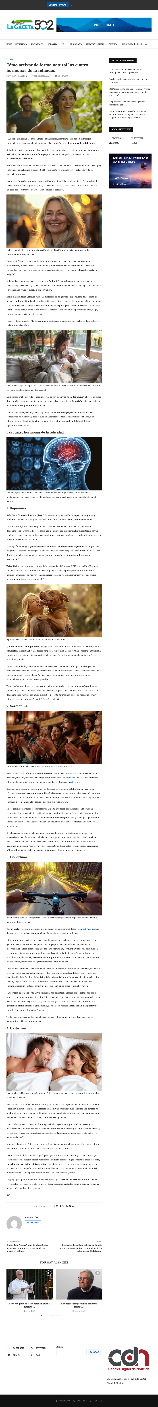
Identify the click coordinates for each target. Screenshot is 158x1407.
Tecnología (76, 44)
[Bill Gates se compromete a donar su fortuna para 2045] (79, 1284)
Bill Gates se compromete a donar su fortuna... (78, 1305)
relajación (75, 781)
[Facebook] (134, 44)
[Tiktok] (141, 44)
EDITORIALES (37, 44)
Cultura (113, 44)
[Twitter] (138, 44)
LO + (64, 44)
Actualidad (21, 44)
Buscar (59, 1346)
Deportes (52, 44)
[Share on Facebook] (60, 1206)
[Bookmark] (150, 44)
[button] (71, 4)
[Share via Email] (73, 1206)
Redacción (22, 75)
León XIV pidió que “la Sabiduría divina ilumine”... (29, 1305)
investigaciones (87, 928)
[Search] (146, 44)
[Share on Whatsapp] (67, 1206)
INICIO (9, 44)
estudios (70, 777)
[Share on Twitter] (63, 1206)
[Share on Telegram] (70, 1206)
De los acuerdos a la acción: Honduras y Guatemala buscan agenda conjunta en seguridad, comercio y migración (128, 114)
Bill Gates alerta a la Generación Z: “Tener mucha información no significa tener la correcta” (129, 91)
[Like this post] (57, 1206)
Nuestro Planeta (95, 44)
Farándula (127, 44)
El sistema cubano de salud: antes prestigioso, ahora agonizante (125, 71)
